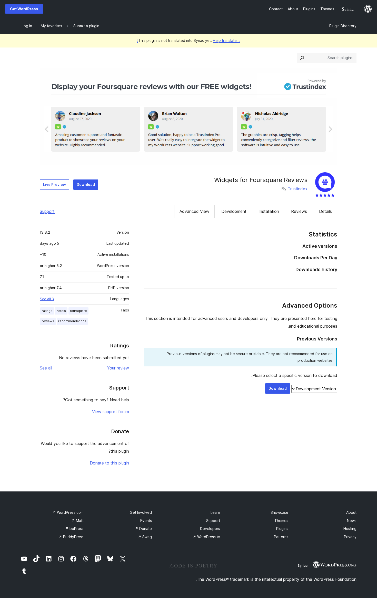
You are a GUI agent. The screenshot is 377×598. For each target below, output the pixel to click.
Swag (145, 537)
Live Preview (54, 184)
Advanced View (194, 211)
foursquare (78, 311)
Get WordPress (24, 9)
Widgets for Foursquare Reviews (260, 180)
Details (325, 211)
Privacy (350, 537)
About (351, 512)
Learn (215, 512)
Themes (281, 520)
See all (46, 368)
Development (233, 211)
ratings (47, 311)
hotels (61, 311)
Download (86, 184)
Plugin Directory (342, 26)
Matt (78, 520)
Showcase (279, 512)
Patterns (281, 537)
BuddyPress (71, 537)
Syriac (302, 565)
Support (47, 211)
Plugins (282, 528)
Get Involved (141, 512)
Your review (118, 368)
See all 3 (47, 299)
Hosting (349, 528)
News (351, 520)
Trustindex (297, 188)
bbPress (74, 528)
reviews (48, 321)
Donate (143, 528)
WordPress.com (68, 512)
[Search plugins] (302, 58)
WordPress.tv (206, 537)
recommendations (72, 321)
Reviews (299, 211)
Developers (210, 528)
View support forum (110, 411)
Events (146, 520)
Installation (269, 211)
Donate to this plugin (109, 463)
